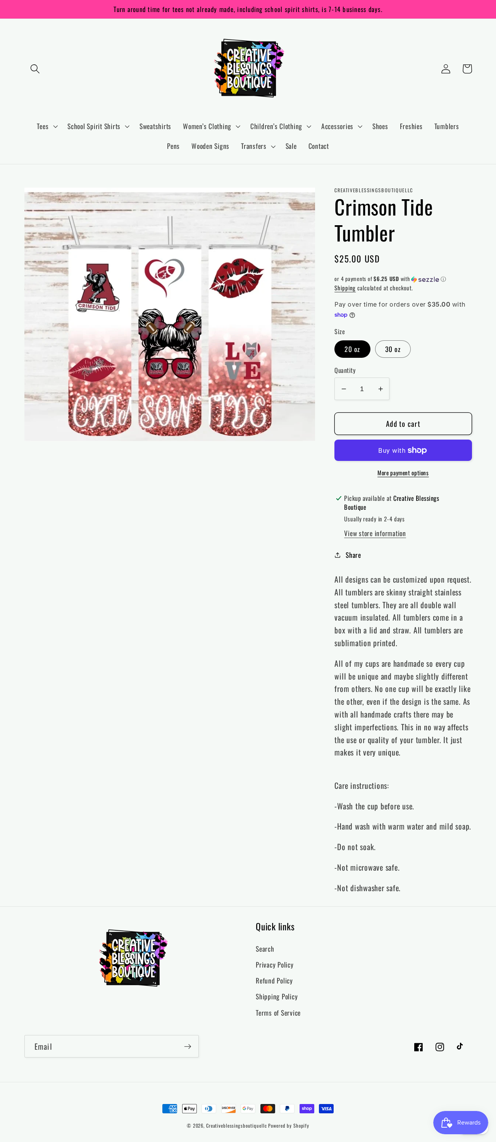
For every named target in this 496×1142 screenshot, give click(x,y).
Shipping (345, 287)
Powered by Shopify (288, 1125)
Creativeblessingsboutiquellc (236, 1125)
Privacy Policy (275, 964)
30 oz (393, 348)
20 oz (352, 348)
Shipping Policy (277, 996)
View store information (375, 533)
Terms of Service (278, 1012)
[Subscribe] (187, 1046)
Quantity (344, 370)
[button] (35, 68)
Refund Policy (274, 980)
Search (265, 949)
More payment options (403, 473)
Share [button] (353, 555)
